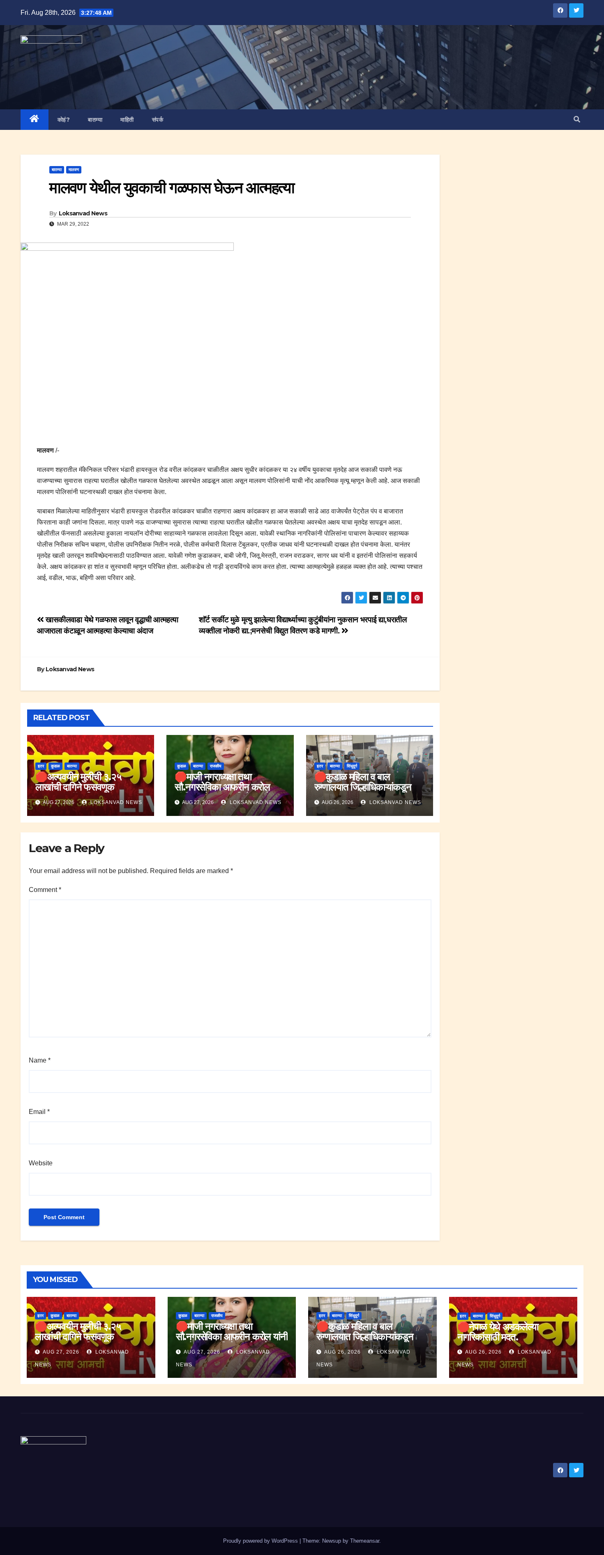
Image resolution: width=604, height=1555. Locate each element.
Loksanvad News (83, 213)
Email (39, 1111)
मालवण (74, 169)
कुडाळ (55, 766)
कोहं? (64, 119)
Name (40, 1060)
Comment (45, 889)
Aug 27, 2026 (61, 1352)
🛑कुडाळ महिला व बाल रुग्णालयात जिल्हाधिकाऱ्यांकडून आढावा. (362, 787)
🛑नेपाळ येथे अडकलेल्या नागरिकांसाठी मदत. (497, 1332)
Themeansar (364, 1541)
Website (41, 1163)
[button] (577, 119)
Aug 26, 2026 (342, 1352)
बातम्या (95, 119)
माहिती (127, 119)
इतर (41, 766)
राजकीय (215, 766)
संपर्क (158, 119)
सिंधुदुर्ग (352, 766)
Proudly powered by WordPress (261, 1541)
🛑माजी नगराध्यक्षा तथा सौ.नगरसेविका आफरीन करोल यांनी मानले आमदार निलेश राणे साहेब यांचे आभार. (222, 792)
